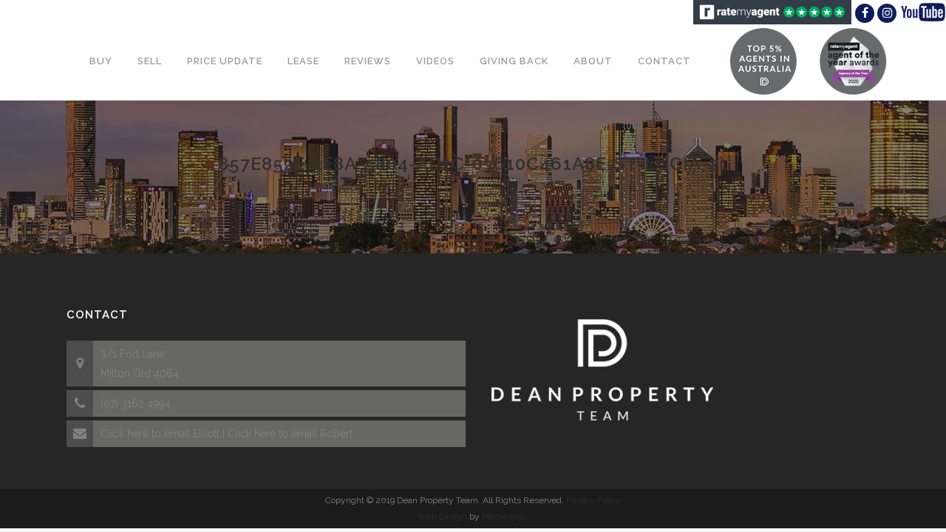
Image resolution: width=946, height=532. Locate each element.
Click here (125, 434)
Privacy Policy (593, 500)
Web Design (442, 516)
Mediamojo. (505, 516)
